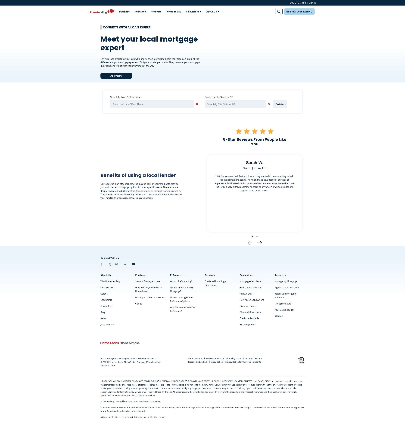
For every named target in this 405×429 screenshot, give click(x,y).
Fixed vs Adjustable (249, 318)
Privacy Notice (216, 361)
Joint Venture (107, 324)
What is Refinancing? (181, 281)
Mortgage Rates (282, 303)
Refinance (140, 11)
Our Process (106, 287)
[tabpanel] (254, 195)
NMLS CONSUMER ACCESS (143, 358)
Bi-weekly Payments (250, 312)
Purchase (124, 11)
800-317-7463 (298, 2)
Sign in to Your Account (286, 287)
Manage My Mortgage (285, 281)
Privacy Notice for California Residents (243, 361)
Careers (104, 293)
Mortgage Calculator (250, 281)
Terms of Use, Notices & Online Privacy (205, 358)
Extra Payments (248, 324)
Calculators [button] (192, 11)
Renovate (156, 11)
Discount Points (248, 305)
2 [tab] (257, 236)
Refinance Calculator (251, 287)
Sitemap (278, 315)
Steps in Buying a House (147, 281)
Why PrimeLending (110, 281)
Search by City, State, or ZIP (219, 97)
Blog (102, 312)
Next (259, 241)
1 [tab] (252, 236)
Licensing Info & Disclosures (239, 358)
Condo (138, 303)
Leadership (106, 299)
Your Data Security (284, 309)
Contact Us (106, 305)
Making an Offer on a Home (149, 297)
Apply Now (116, 75)
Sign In (312, 2)
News (103, 318)
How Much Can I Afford (252, 299)
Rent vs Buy (246, 293)
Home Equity (174, 11)
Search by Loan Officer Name (125, 97)
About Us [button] (211, 11)
